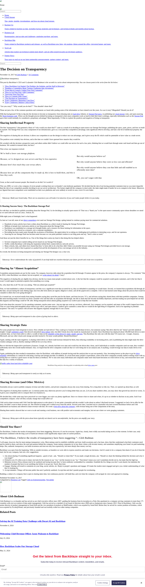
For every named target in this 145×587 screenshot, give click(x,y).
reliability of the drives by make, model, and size (65, 334)
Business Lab (16, 480)
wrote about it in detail (51, 275)
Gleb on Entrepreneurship (36, 480)
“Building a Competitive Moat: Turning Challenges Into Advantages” (29, 88)
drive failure (46, 332)
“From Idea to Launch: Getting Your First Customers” (24, 90)
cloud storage (120, 114)
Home (7, 15)
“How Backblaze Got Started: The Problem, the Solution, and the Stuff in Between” (35, 86)
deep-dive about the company (64, 406)
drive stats (91, 365)
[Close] (141, 582)
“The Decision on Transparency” (16, 98)
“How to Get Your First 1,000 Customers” (20, 92)
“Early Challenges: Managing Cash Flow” (20, 100)
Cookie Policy (42, 584)
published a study (17, 332)
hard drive (76, 114)
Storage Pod (138, 116)
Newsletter (50, 480)
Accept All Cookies (119, 583)
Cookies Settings (102, 583)
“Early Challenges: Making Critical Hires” (20, 102)
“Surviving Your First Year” (14, 94)
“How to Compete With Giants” (16, 96)
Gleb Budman (22, 75)
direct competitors (29, 220)
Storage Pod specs (95, 114)
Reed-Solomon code (10, 116)
